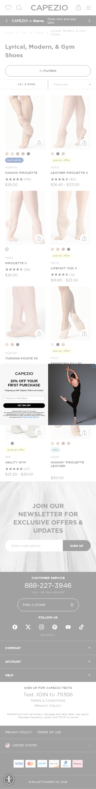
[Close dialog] (94, 366)
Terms (36, 417)
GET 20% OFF (24, 405)
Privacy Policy (27, 417)
